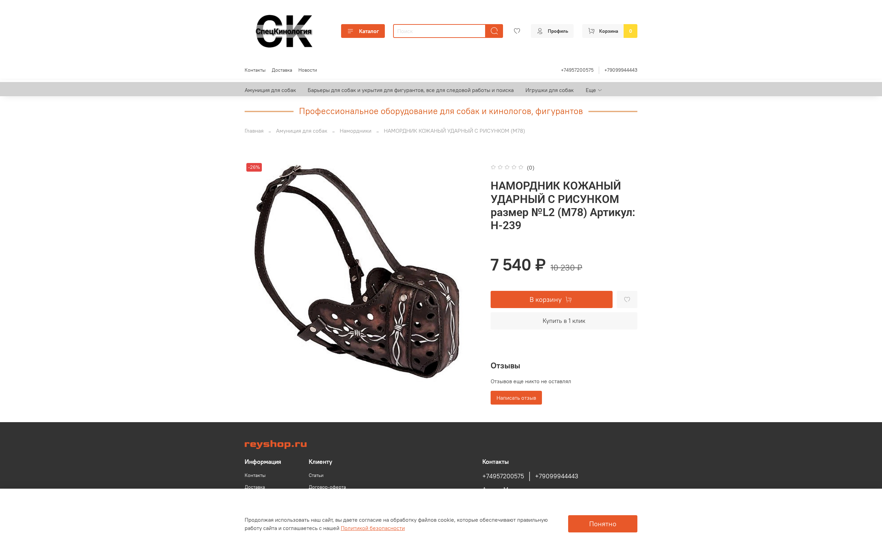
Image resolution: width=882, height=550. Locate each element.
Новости (307, 70)
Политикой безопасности (373, 527)
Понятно (602, 523)
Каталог (369, 31)
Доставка (282, 70)
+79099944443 (620, 70)
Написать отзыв (516, 397)
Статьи (316, 475)
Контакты (255, 70)
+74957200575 (577, 70)
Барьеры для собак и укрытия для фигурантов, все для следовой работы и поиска (411, 89)
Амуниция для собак (270, 89)
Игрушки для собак (549, 89)
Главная (254, 130)
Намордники (355, 130)
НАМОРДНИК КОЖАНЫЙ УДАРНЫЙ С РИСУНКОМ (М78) (454, 130)
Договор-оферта (327, 487)
